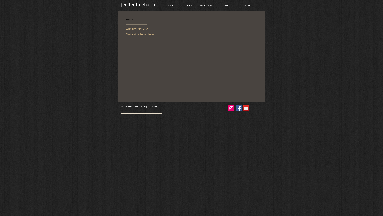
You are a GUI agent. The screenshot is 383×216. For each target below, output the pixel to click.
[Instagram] (231, 108)
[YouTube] (246, 108)
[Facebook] (239, 108)
